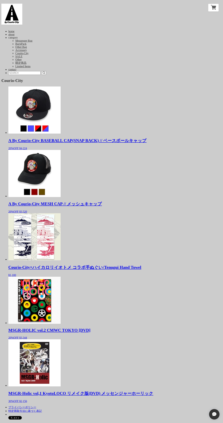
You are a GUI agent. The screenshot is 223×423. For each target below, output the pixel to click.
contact (12, 69)
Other (18, 59)
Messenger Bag (23, 40)
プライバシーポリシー (22, 407)
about (11, 34)
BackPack (20, 43)
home (11, 31)
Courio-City (22, 53)
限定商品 (20, 62)
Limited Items (22, 66)
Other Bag (21, 47)
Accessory (21, 50)
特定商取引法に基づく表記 (25, 410)
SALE (18, 56)
